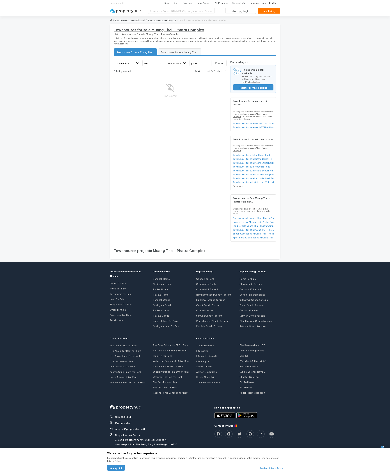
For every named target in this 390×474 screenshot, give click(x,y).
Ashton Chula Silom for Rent (125, 371)
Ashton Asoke (204, 366)
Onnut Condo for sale (251, 305)
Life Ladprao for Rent (122, 361)
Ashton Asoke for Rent (122, 366)
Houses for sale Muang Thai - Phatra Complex (253, 221)
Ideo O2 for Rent (162, 355)
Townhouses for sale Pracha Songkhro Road (253, 170)
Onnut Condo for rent (208, 305)
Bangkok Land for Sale (165, 320)
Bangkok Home (161, 278)
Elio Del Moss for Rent (165, 382)
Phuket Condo (161, 310)
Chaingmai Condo (162, 305)
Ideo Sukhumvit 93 (249, 366)
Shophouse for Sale (120, 304)
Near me (187, 2)
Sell (176, 2)
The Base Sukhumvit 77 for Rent (127, 382)
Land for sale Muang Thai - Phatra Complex (253, 225)
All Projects (221, 2)
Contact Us (238, 2)
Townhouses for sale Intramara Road (251, 166)
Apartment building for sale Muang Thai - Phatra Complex (253, 237)
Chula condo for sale (250, 283)
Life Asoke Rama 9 (206, 355)
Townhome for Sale (120, 293)
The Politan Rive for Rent (123, 345)
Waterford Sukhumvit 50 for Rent (171, 360)
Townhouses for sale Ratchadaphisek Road (253, 178)
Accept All (116, 468)
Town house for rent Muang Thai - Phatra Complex (181, 52)
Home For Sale (247, 278)
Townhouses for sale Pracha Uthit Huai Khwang (253, 162)
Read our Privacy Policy (271, 468)
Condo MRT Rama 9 (207, 289)
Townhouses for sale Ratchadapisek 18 (252, 158)
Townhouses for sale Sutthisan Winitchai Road (253, 182)
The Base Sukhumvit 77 (209, 382)
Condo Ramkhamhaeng (252, 294)
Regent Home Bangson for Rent (170, 392)
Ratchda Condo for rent (209, 326)
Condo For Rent (205, 278)
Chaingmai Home (162, 283)
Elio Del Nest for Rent (165, 387)
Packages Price (258, 2)
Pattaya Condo (161, 315)
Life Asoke (202, 350)
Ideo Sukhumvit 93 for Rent (168, 366)
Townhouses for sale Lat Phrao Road (251, 154)
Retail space (116, 320)
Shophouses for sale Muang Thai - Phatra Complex (253, 233)
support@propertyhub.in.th (130, 429)
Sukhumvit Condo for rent (210, 299)
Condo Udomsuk (205, 310)
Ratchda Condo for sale (252, 326)
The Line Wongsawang (251, 350)
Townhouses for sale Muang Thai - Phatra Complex (253, 229)
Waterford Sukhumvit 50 (252, 360)
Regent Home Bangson (252, 392)
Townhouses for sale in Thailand (130, 20)
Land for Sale (117, 299)
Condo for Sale (118, 283)
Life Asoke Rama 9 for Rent (125, 355)
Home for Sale (118, 288)
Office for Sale (118, 309)
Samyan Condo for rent (209, 315)
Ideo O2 (243, 355)
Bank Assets (203, 2)
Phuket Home (160, 289)
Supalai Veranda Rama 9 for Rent (171, 371)
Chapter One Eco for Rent (167, 376)
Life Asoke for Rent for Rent (125, 350)
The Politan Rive (205, 345)
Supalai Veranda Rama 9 (252, 371)
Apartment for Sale (120, 314)
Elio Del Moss (246, 382)
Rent (167, 2)
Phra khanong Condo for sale (255, 320)
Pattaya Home (160, 294)
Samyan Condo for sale (252, 315)
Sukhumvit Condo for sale (253, 299)
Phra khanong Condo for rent (212, 320)
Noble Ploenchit (205, 377)
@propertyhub (123, 422)
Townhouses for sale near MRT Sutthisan (253, 123)
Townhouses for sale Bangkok (162, 20)
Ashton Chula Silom (207, 371)
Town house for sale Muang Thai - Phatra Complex (137, 52)
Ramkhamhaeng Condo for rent (213, 294)
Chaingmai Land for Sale (166, 326)
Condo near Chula (206, 283)
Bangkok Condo (161, 299)
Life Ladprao (203, 361)
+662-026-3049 (123, 416)
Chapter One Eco (249, 376)
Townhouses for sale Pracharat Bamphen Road (253, 174)
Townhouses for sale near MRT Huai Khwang (253, 127)
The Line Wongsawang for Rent (170, 350)
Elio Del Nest (246, 387)
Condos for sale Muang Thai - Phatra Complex (253, 217)
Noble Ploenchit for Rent (123, 377)
